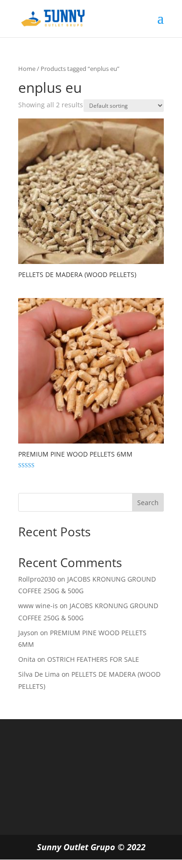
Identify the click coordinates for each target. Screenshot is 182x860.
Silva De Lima (39, 674)
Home (26, 68)
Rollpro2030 (37, 579)
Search (148, 502)
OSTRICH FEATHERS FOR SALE (93, 659)
